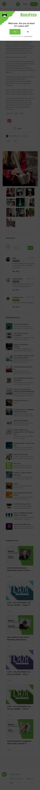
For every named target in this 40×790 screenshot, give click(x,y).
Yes (15, 32)
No (28, 32)
